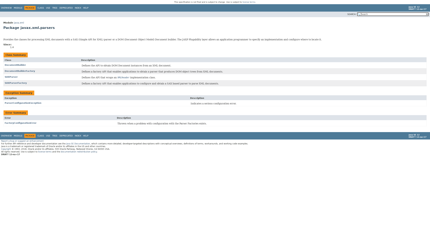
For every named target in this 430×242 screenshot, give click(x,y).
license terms (249, 2)
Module (18, 8)
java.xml (19, 22)
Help (85, 8)
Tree (54, 8)
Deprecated (66, 8)
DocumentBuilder (15, 65)
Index (78, 8)
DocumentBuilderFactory (20, 71)
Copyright (6, 149)
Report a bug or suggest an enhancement (22, 141)
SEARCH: (351, 14)
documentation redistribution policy (79, 152)
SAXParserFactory (16, 83)
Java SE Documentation (78, 144)
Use (48, 8)
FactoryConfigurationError (20, 123)
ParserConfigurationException (23, 103)
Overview (6, 8)
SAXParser (11, 77)
